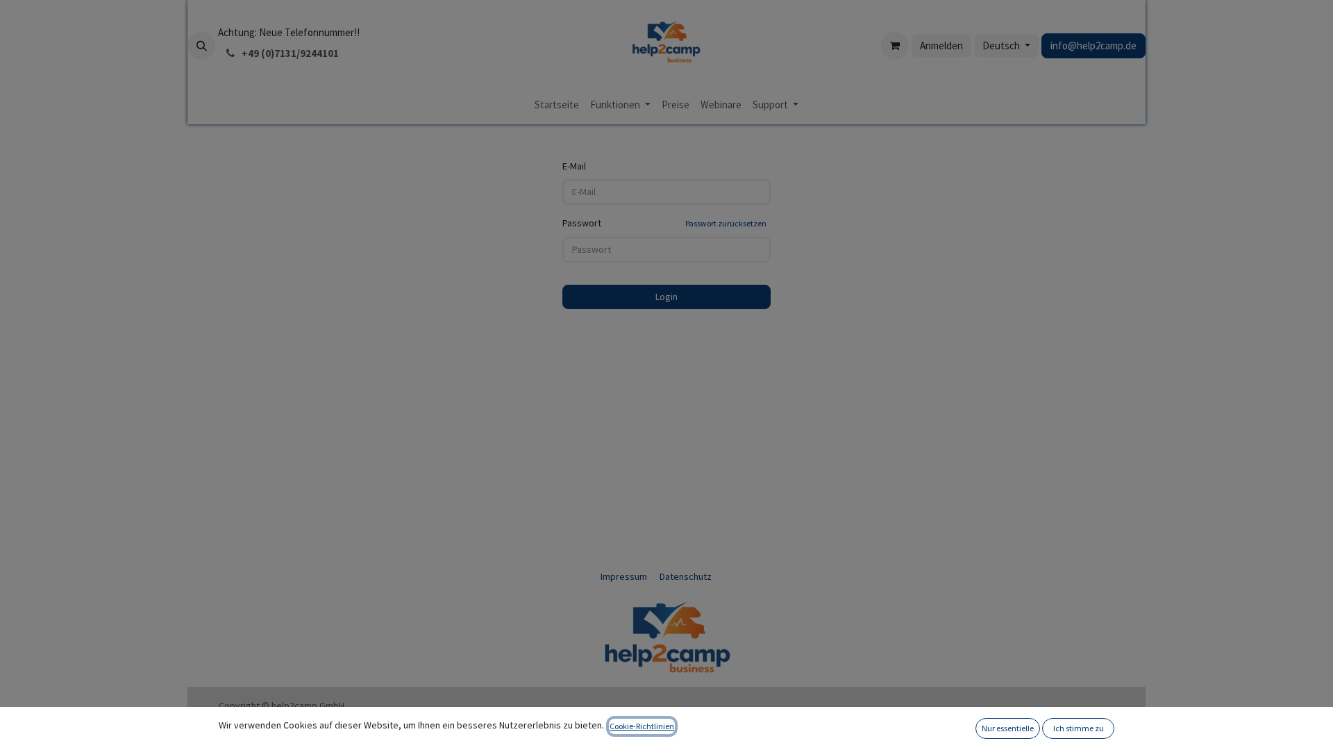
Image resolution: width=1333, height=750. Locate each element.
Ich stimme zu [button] (1078, 728)
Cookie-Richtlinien (642, 726)
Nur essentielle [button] (1008, 728)
